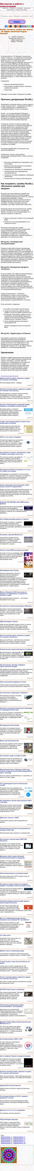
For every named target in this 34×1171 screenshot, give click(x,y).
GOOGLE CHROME (16, 8)
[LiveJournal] (20, 26)
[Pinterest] (33, 26)
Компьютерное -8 (19, 1141)
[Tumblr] (23, 26)
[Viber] (25, 26)
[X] (11, 26)
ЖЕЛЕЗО (5, 8)
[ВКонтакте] (6, 26)
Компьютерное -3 (6, 1138)
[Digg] (15, 26)
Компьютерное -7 (6, 1141)
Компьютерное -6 (19, 1140)
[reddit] (18, 26)
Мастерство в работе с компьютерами (12, 5)
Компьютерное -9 (6, 1143)
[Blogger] (13, 26)
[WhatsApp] (28, 26)
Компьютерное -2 (19, 1137)
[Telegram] (30, 26)
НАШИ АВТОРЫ (21, 10)
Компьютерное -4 (19, 1138)
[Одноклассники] (8, 26)
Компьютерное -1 (6, 1137)
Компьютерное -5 (6, 1140)
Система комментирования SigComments (9, 375)
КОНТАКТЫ (11, 10)
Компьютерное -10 (19, 1143)
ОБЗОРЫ (27, 8)
